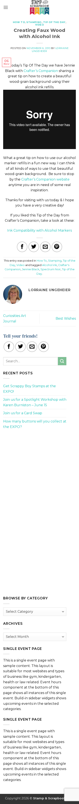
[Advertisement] (34, 462)
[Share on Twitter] (33, 247)
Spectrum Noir (50, 269)
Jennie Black (30, 269)
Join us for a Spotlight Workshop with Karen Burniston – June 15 (34, 402)
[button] (5, 7)
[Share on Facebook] (22, 247)
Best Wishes (66, 318)
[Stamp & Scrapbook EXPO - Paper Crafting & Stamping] (39, 7)
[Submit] (62, 361)
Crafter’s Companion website (45, 179)
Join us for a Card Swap (22, 413)
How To (19, 22)
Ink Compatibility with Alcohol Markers (39, 230)
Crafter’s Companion (41, 71)
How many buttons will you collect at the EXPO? (34, 424)
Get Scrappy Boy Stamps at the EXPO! (29, 389)
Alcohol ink (49, 265)
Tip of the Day (54, 22)
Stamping (34, 22)
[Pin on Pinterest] (57, 247)
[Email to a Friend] (45, 247)
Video (39, 24)
